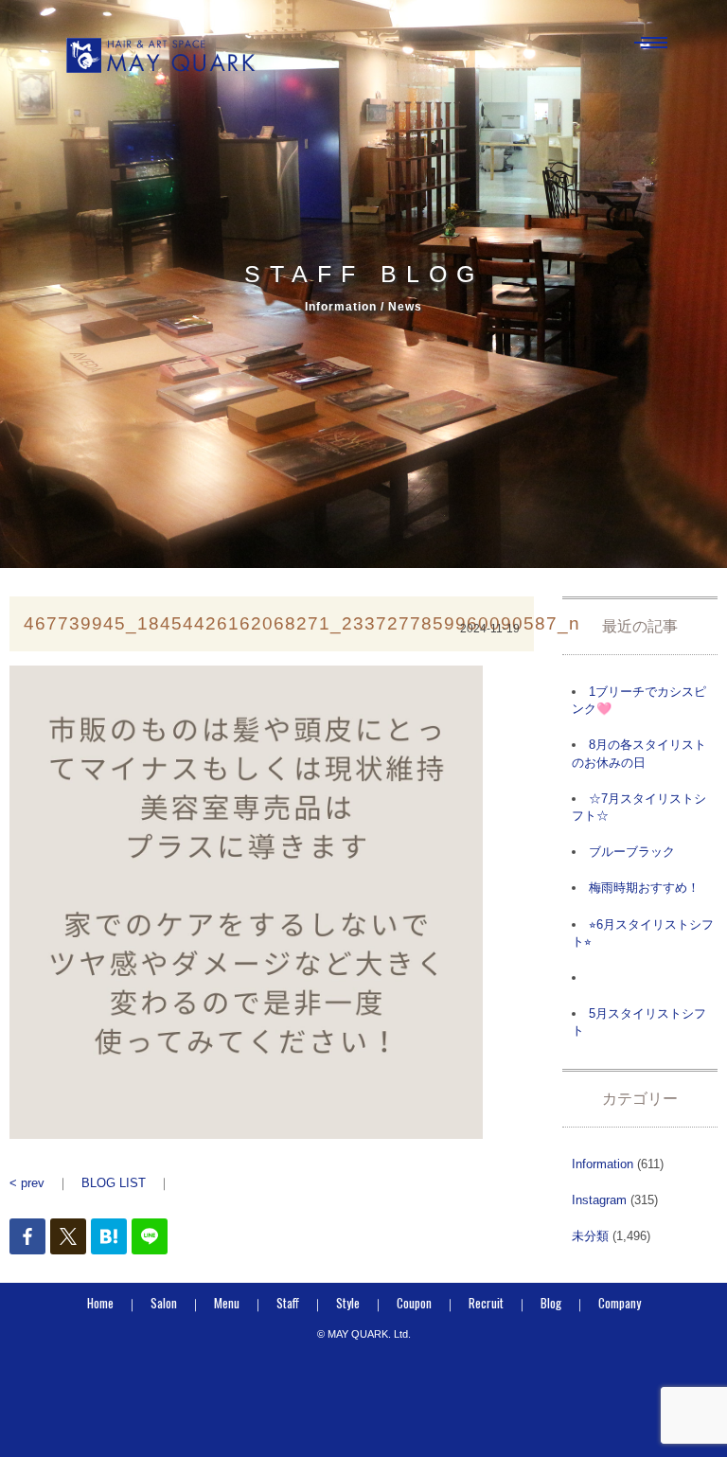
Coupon (414, 1302)
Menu (226, 1302)
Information (602, 1164)
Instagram (599, 1200)
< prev (26, 1183)
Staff (287, 1302)
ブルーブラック (632, 851)
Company (619, 1302)
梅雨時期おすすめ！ (644, 887)
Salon (164, 1302)
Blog (551, 1302)
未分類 (590, 1236)
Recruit (486, 1302)
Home (100, 1302)
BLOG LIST (113, 1183)
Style (348, 1302)
